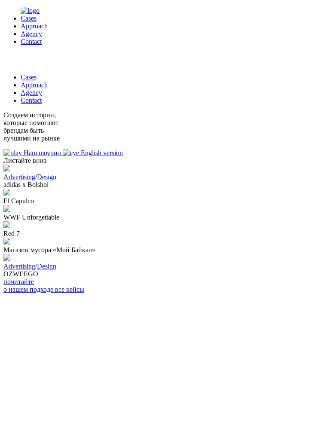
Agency (31, 33)
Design (46, 176)
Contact (31, 41)
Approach (34, 26)
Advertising (19, 176)
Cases (29, 18)
